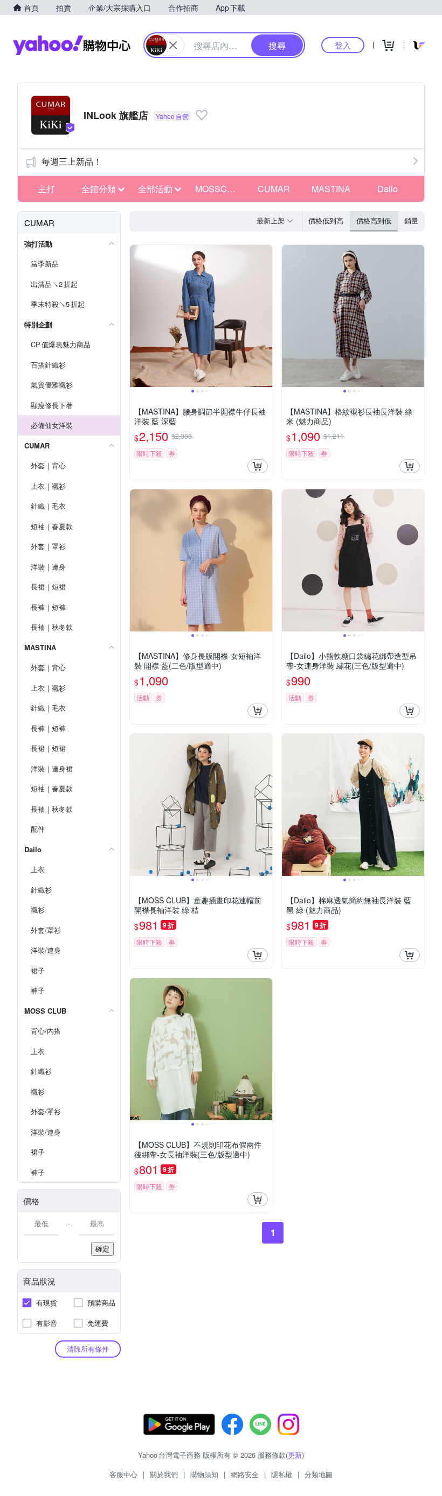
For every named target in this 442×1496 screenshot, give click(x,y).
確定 (102, 1249)
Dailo (387, 188)
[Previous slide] (137, 316)
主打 (46, 188)
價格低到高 (325, 220)
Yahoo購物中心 (71, 45)
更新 (295, 1455)
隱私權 (281, 1474)
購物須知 (204, 1474)
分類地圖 (319, 1474)
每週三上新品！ (72, 161)
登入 (343, 45)
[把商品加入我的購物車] (257, 466)
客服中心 (123, 1474)
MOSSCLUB (219, 188)
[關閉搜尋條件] (173, 45)
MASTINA (331, 188)
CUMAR (274, 188)
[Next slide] (265, 316)
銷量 (411, 220)
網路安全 (245, 1474)
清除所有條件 (88, 1349)
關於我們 (164, 1474)
